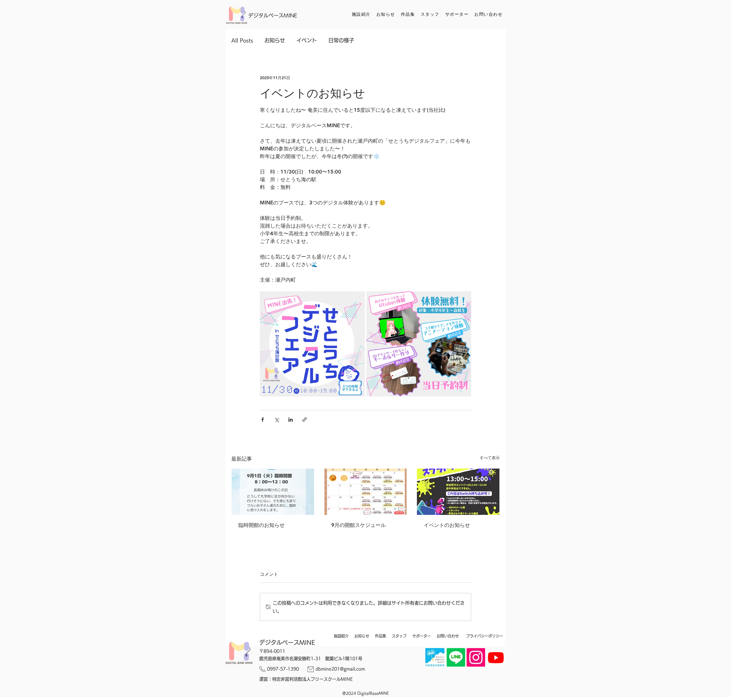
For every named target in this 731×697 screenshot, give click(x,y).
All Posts (242, 40)
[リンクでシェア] (304, 419)
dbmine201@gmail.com (340, 669)
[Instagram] (476, 657)
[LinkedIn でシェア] (290, 419)
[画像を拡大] (312, 344)
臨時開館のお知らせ (261, 525)
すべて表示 (490, 457)
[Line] (456, 657)
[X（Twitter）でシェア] (276, 419)
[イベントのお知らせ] (458, 492)
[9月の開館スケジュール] (365, 492)
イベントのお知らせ (447, 525)
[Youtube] (496, 657)
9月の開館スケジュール (358, 525)
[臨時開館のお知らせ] (273, 492)
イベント (306, 40)
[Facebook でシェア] (262, 419)
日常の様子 (341, 40)
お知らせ (274, 40)
